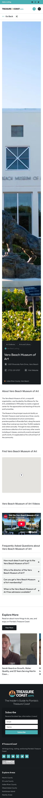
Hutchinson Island (8, 791)
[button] (16, 16)
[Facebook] (32, 2)
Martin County (7, 778)
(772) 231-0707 (14, 370)
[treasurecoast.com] (39, 8)
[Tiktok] (17, 756)
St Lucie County (7, 781)
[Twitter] (38, 2)
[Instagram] (35, 2)
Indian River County (9, 784)
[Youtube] (13, 756)
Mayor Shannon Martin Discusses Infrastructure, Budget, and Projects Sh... (18, 671)
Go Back (9, 16)
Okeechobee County (9, 788)
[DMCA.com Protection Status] (8, 764)
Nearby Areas (7, 795)
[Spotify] (27, 756)
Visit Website (33, 370)
